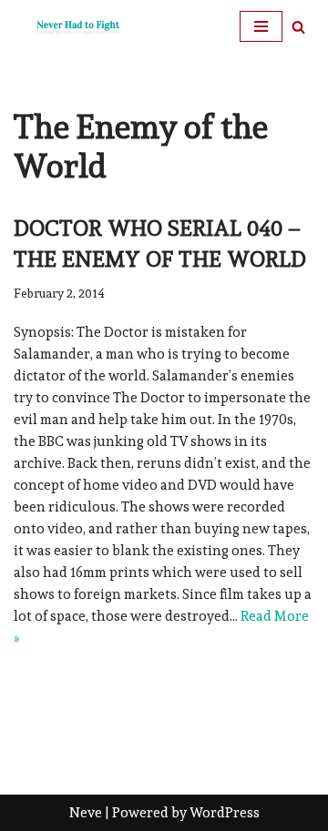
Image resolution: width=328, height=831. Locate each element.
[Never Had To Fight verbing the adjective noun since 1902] (68, 26)
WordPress (225, 813)
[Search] (298, 27)
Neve (85, 813)
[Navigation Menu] (261, 26)
